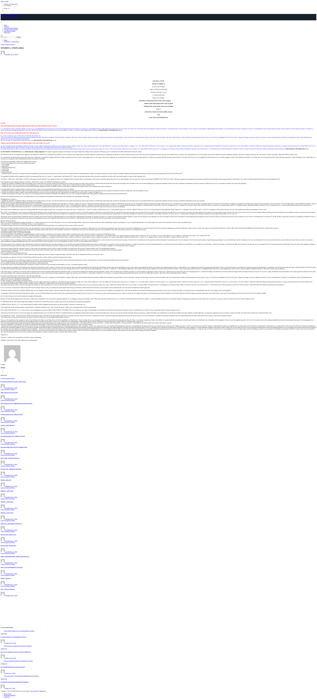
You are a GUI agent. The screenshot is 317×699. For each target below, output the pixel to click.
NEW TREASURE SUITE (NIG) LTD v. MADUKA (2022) (14, 447)
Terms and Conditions (9, 695)
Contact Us (7, 697)
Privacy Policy (8, 694)
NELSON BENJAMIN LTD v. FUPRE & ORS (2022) (13, 436)
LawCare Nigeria (10, 15)
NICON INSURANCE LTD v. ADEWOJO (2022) (12, 414)
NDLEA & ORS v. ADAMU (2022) (8, 545)
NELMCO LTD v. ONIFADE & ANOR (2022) (11, 469)
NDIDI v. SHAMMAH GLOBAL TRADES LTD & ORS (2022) (15, 556)
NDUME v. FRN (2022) (6, 480)
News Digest (34, 691)
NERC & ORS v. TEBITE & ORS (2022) (10, 458)
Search (18, 37)
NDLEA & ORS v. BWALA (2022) (8, 534)
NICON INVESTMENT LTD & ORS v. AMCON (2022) (13, 381)
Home (5, 25)
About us (6, 26)
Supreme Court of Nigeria (11, 29)
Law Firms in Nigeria (9, 31)
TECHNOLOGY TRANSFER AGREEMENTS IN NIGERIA (14, 682)
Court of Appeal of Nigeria (11, 28)
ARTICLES (7, 32)
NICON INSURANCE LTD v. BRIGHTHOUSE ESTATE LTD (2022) (16, 403)
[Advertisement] (158, 67)
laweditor (7, 54)
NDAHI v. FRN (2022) (6, 578)
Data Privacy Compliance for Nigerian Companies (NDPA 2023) (15, 652)
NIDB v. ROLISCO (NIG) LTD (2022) (9, 392)
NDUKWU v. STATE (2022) (7, 491)
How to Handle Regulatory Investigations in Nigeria (13, 667)
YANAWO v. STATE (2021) (11, 41)
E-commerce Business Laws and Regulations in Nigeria (13, 637)
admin (6, 643)
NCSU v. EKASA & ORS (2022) (8, 589)
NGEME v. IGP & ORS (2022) (8, 425)
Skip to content (5, 1)
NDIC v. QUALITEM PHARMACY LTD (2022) (12, 567)
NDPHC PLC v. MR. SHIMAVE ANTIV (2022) (11, 523)
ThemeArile (42, 691)
